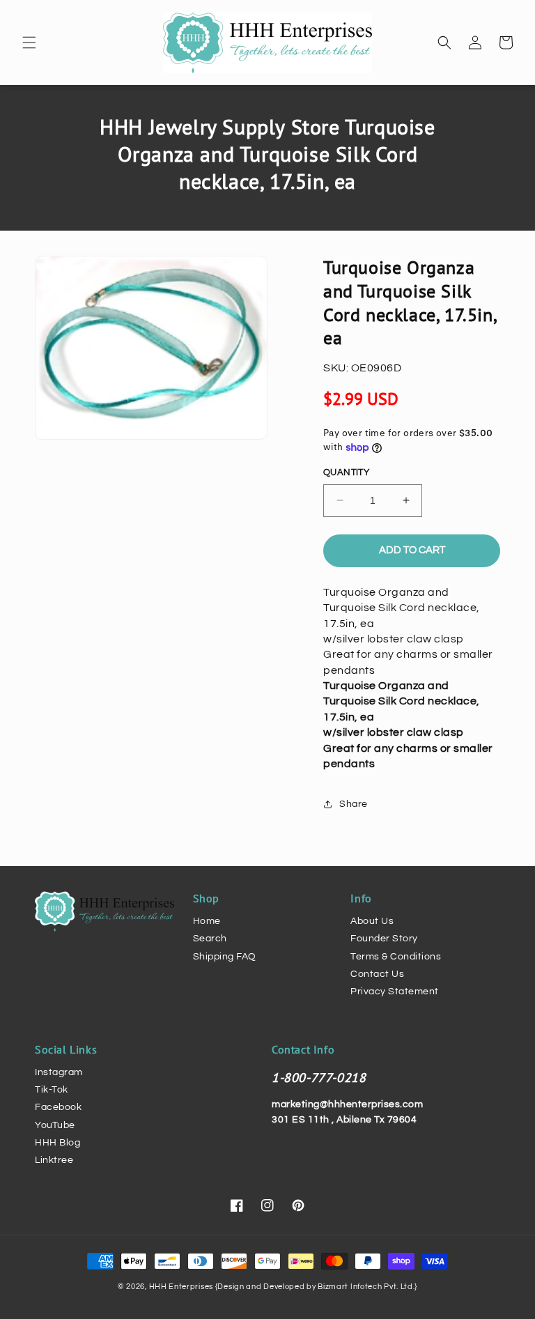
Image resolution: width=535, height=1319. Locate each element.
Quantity (346, 472)
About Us (372, 921)
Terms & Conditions (395, 957)
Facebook (58, 1107)
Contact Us (377, 974)
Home (207, 921)
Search (210, 938)
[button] (29, 42)
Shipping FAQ (224, 957)
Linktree (54, 1160)
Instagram (59, 1072)
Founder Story (384, 938)
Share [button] (353, 804)
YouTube (55, 1125)
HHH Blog (57, 1143)
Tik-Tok (51, 1090)
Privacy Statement (394, 991)
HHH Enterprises (182, 1286)
